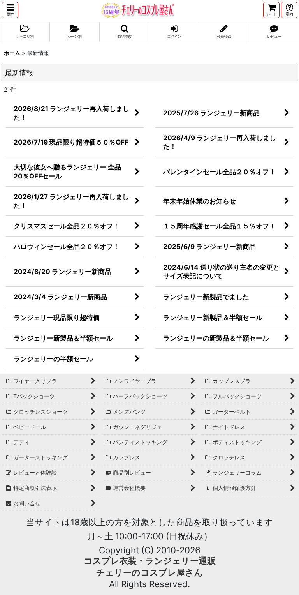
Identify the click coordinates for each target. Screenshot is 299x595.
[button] (10, 10)
